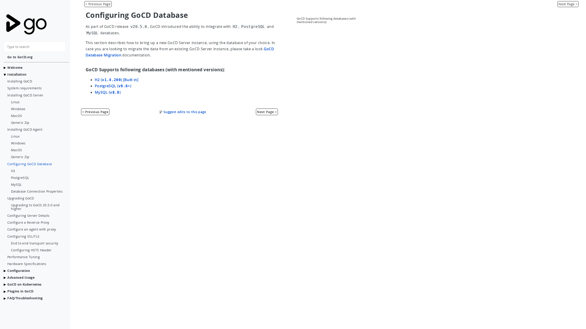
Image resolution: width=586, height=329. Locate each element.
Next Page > (568, 4)
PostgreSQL (20, 178)
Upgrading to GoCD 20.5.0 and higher (35, 207)
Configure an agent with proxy (31, 229)
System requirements (24, 88)
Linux (15, 102)
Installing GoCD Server (25, 95)
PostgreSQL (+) (113, 85)
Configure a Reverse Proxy (28, 222)
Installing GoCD (19, 81)
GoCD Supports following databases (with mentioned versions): (326, 20)
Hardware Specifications (26, 264)
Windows (18, 109)
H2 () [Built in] (116, 79)
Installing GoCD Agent (24, 129)
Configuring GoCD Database (29, 164)
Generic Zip (20, 123)
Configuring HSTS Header (31, 250)
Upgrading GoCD (20, 198)
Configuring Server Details (28, 216)
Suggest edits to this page (184, 112)
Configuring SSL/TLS (23, 236)
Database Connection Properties (37, 191)
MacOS (16, 116)
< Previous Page (98, 4)
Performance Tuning (23, 257)
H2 (13, 171)
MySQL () (108, 92)
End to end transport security (34, 243)
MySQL (16, 184)
